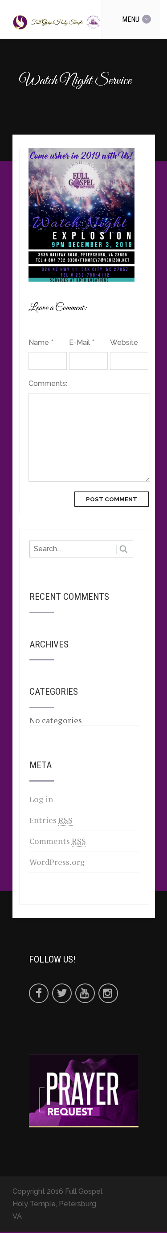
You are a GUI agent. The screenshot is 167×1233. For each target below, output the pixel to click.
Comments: (48, 383)
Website (124, 342)
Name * (41, 342)
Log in (41, 799)
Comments (57, 841)
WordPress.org (57, 862)
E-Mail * (81, 342)
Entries (51, 820)
